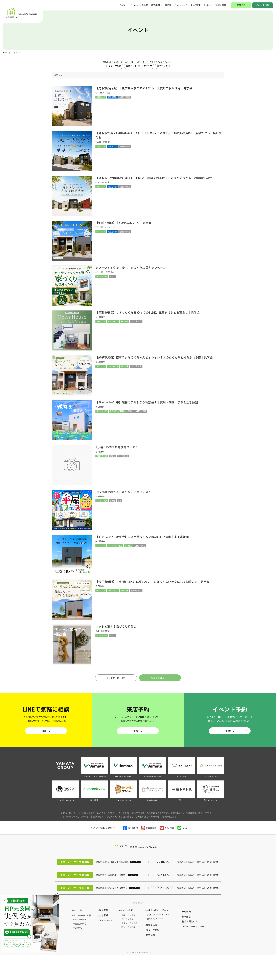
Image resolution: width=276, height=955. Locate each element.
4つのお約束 (126, 910)
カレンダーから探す (119, 678)
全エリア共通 (115, 66)
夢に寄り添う (127, 919)
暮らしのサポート (155, 919)
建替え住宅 (220, 5)
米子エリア (162, 66)
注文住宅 (78, 928)
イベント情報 (262, 5)
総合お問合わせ (190, 921)
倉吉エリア (146, 66)
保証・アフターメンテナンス (160, 915)
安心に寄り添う (128, 927)
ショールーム (181, 5)
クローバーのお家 (139, 5)
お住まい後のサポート (157, 910)
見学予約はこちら (160, 678)
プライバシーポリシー (193, 926)
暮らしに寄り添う (129, 923)
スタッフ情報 (152, 930)
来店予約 (241, 5)
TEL (159, 862)
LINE (185, 828)
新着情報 (150, 935)
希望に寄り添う (128, 915)
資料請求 (186, 916)
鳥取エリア (131, 66)
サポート (208, 5)
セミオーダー (80, 919)
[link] (130, 828)
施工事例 (155, 5)
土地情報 (167, 5)
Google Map (134, 862)
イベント (123, 5)
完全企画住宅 (80, 924)
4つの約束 (196, 5)
